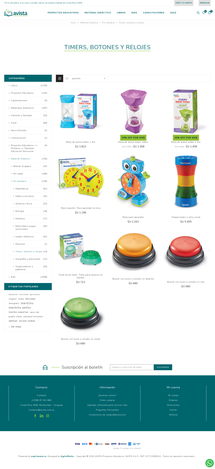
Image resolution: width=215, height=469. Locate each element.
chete (21, 298)
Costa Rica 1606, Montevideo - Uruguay (41, 405)
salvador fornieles (33, 316)
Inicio (73, 22)
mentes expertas (18, 312)
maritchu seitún (20, 308)
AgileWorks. (68, 456)
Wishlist (173, 414)
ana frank (23, 294)
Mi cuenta (173, 395)
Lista (67, 78)
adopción (13, 294)
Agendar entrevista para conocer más (107, 405)
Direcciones (173, 405)
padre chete (15, 316)
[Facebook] (35, 414)
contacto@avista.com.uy (41, 410)
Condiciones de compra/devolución (107, 414)
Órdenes (173, 400)
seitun (13, 321)
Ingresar (205, 3)
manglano (14, 303)
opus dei (34, 312)
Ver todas (16, 326)
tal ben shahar (27, 321)
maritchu (27, 303)
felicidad (30, 298)
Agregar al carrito (84, 125)
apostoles (35, 294)
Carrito (173, 410)
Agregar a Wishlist (78, 125)
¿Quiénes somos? (107, 395)
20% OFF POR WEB (133, 137)
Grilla (59, 78)
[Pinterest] (41, 414)
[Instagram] (47, 414)
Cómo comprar (107, 400)
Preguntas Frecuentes (107, 410)
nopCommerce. (39, 456)
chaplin (13, 298)
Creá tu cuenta (183, 3)
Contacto (41, 395)
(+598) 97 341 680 (41, 400)
